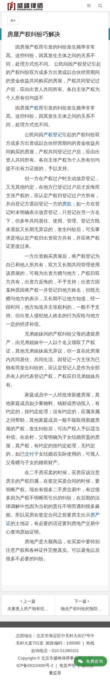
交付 (29, 453)
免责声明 (67, 665)
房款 (67, 203)
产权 (34, 107)
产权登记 (52, 134)
